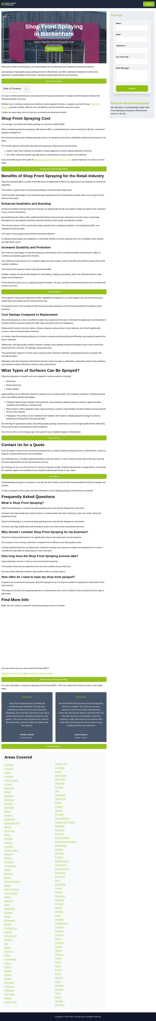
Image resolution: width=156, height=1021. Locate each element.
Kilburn (58, 803)
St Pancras (9, 987)
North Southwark (11, 889)
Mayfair (7, 948)
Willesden (59, 853)
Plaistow (8, 940)
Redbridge (59, 826)
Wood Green (60, 873)
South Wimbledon (12, 882)
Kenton (58, 962)
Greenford (59, 943)
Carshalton (9, 862)
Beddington (9, 808)
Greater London (11, 850)
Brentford (59, 857)
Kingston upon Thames (65, 822)
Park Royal (60, 877)
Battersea (8, 901)
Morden (7, 885)
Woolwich (8, 874)
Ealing (58, 916)
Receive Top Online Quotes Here (54, 679)
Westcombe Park (11, 823)
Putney (7, 955)
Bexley (7, 917)
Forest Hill (16, 673)
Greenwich (9, 800)
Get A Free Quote (54, 746)
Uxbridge (59, 1001)
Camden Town (10, 1002)
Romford (58, 892)
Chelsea (8, 932)
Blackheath (9, 788)
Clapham (8, 843)
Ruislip (58, 997)
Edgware (59, 978)
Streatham (8, 796)
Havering (59, 954)
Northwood (59, 1005)
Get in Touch (54, 438)
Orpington (8, 839)
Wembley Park (61, 923)
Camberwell (9, 819)
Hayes (58, 982)
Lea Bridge (59, 768)
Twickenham (60, 865)
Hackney (8, 975)
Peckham (8, 804)
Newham (8, 952)
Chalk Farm (60, 779)
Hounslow (59, 904)
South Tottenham (62, 818)
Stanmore (59, 989)
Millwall (7, 827)
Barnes (58, 772)
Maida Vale (60, 783)
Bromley (8, 924)
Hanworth (59, 935)
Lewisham (33, 673)
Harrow (58, 966)
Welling (7, 870)
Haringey (59, 849)
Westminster (9, 909)
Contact (149, 4)
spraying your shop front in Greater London (52, 160)
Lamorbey (8, 847)
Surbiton (58, 811)
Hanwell (58, 908)
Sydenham (6, 673)
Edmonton (59, 900)
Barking (7, 998)
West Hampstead (62, 838)
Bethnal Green (10, 936)
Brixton (7, 812)
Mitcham (8, 858)
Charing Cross (10, 928)
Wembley (59, 912)
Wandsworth (9, 920)
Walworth (8, 854)
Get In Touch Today (54, 81)
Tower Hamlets (10, 893)
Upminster (59, 927)
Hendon (58, 888)
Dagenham (60, 830)
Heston (58, 939)
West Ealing (60, 884)
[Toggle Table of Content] (25, 89)
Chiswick (59, 807)
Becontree (59, 814)
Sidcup (7, 835)
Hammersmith (61, 776)
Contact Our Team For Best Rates (54, 169)
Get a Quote (52, 49)
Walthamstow (61, 846)
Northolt (58, 970)
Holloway (59, 787)
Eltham (7, 792)
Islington (8, 979)
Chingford (59, 919)
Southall (58, 947)
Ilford (57, 791)
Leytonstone (60, 795)
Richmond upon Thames (65, 842)
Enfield (58, 958)
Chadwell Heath (62, 869)
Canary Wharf (10, 866)
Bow (6, 944)
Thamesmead (10, 959)
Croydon (8, 784)
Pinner (58, 993)
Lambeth (8, 815)
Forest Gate (9, 994)
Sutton (7, 905)
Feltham (58, 951)
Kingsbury (59, 931)
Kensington (9, 983)
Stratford (8, 971)
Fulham (7, 963)
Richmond (59, 834)
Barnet (58, 974)
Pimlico (7, 897)
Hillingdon (59, 986)
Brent (57, 881)
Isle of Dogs (9, 831)
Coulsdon (8, 913)
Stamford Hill (60, 799)
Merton (7, 878)
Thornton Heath (45, 673)
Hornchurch (60, 896)
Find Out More (54, 292)
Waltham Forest (61, 861)
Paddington (9, 990)
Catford (25, 673)
